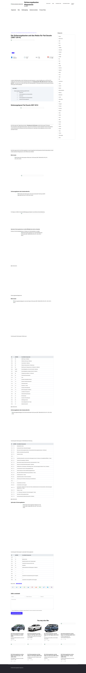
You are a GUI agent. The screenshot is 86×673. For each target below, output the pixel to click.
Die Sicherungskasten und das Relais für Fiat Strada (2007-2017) (68, 634)
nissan (60, 97)
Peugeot (60, 103)
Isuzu (59, 74)
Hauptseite (48, 3)
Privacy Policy (42, 10)
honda (60, 65)
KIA (59, 79)
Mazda (60, 88)
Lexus (60, 83)
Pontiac (60, 106)
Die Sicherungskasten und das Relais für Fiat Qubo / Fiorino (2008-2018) (67, 655)
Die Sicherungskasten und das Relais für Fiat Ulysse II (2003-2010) (17, 635)
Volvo (60, 137)
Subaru (60, 126)
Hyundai (60, 70)
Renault (60, 110)
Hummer (60, 67)
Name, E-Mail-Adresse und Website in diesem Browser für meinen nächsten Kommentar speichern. (27, 610)
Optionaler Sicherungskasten (24, 99)
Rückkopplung (58, 3)
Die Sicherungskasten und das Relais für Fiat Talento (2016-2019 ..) (51, 635)
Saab (59, 112)
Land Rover (60, 81)
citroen (60, 54)
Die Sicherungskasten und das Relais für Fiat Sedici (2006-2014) (34, 655)
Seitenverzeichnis (66, 3)
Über (53, 3)
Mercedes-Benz (61, 90)
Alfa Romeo (61, 38)
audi (59, 40)
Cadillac (60, 47)
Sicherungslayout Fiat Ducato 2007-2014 (21, 90)
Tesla (59, 130)
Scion (60, 117)
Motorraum (21, 92)
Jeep (59, 76)
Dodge (60, 56)
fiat (14, 32)
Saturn (60, 115)
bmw (59, 43)
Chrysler (60, 52)
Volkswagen (61, 135)
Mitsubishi (60, 94)
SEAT (59, 119)
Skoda (60, 121)
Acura (60, 36)
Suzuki (60, 128)
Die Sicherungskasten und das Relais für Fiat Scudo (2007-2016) (51, 655)
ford (59, 61)
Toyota (60, 133)
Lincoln (60, 85)
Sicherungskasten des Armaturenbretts (25, 94)
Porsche (60, 108)
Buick (60, 45)
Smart (60, 124)
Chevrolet (60, 49)
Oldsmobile (61, 99)
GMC (59, 63)
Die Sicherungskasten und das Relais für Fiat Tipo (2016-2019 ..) (34, 634)
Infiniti (60, 72)
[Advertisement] (43, 23)
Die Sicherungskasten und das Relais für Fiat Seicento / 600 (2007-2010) (17, 655)
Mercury (60, 92)
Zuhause (12, 32)
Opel (59, 101)
